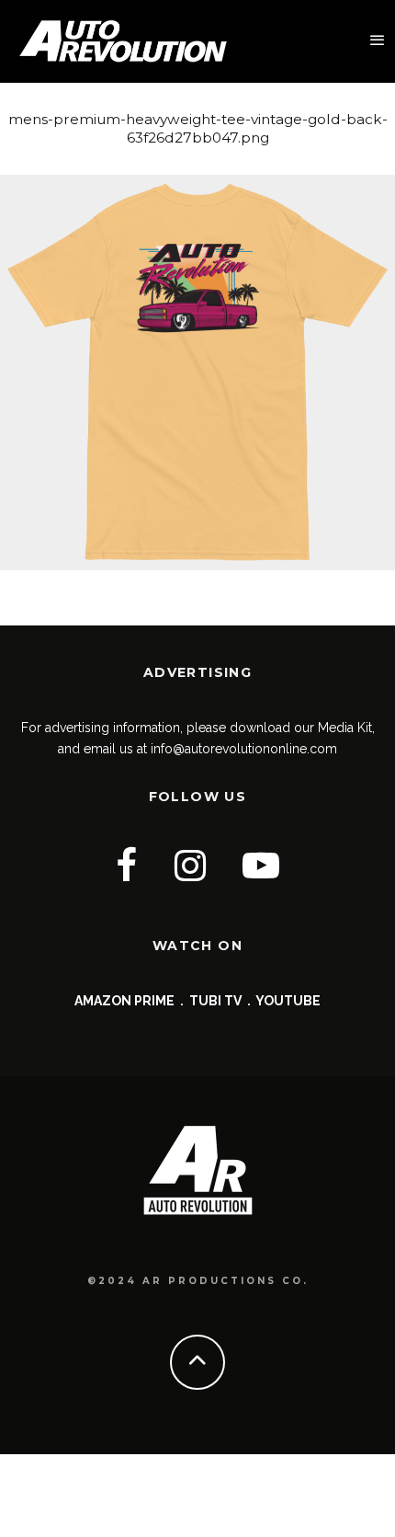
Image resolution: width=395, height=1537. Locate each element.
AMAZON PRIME (124, 1000)
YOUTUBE (288, 1000)
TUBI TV (215, 1000)
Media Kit (345, 727)
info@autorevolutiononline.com (244, 748)
